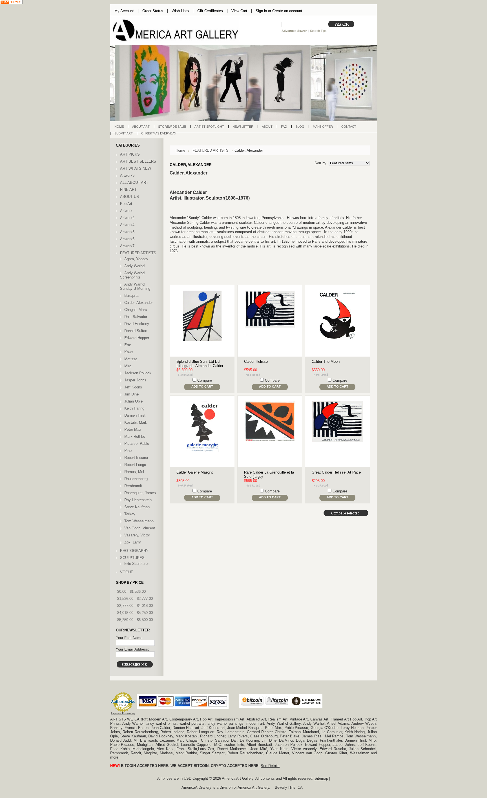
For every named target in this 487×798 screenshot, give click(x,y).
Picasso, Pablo (136, 443)
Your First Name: (129, 638)
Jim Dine (131, 394)
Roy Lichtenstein (138, 500)
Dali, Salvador (135, 317)
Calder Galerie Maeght (194, 472)
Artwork (126, 211)
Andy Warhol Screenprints (132, 275)
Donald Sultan (135, 331)
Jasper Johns (135, 380)
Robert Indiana (136, 458)
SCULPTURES (132, 558)
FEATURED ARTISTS (138, 253)
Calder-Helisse (256, 361)
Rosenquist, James (140, 493)
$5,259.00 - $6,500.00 (135, 620)
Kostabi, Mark (135, 422)
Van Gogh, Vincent (139, 528)
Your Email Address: (132, 649)
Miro (127, 366)
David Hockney (136, 324)
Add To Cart (202, 386)
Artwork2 (127, 218)
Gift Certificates (210, 11)
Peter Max (132, 429)
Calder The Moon (326, 361)
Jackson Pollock (137, 373)
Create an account (287, 11)
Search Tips (318, 30)
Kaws (128, 352)
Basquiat (131, 295)
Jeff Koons (133, 387)
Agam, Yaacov (136, 259)
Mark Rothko (134, 436)
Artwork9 (127, 175)
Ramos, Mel (134, 472)
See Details (270, 766)
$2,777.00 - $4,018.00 (135, 606)
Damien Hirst (134, 415)
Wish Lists (180, 11)
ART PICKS (130, 154)
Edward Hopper (136, 338)
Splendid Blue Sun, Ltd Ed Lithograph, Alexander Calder (199, 363)
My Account (124, 11)
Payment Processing (123, 713)
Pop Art (126, 204)
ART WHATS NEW (135, 168)
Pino (128, 450)
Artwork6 (127, 239)
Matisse (130, 359)
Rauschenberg (136, 479)
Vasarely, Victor (137, 535)
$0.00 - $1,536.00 (131, 591)
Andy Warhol (134, 266)
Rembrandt (133, 486)
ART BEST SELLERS (138, 161)
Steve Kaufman (137, 507)
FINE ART (128, 189)
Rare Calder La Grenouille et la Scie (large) (269, 474)
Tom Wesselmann (139, 521)
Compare (204, 380)
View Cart (239, 11)
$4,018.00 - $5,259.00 (135, 613)
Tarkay (129, 514)
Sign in (261, 11)
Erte (127, 345)
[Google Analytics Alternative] (11, 2)
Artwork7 (127, 246)
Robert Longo (135, 465)
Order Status (152, 11)
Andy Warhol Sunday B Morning (135, 286)
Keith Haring (134, 408)
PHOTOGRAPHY (134, 551)
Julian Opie (133, 401)
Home (180, 150)
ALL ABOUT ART (134, 182)
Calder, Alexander (138, 302)
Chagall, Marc (135, 310)
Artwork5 (127, 232)
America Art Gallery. (254, 787)
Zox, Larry (132, 542)
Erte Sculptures (137, 564)
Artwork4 (127, 225)
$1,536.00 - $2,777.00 (135, 598)
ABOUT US (129, 196)
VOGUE (126, 572)
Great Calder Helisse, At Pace (336, 472)
